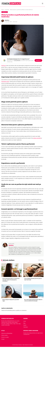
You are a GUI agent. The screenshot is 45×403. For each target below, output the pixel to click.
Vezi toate (40, 260)
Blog (24, 323)
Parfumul (3, 65)
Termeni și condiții (5, 337)
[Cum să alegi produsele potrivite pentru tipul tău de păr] (33, 270)
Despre (24, 325)
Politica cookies (4, 335)
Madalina (7, 20)
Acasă (2, 9)
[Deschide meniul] (42, 3)
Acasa (24, 321)
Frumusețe (7, 9)
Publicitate (25, 327)
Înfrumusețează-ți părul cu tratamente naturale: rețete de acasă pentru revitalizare (11, 280)
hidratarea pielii (5, 81)
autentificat (9, 310)
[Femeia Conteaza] (11, 3)
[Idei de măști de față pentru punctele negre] (11, 291)
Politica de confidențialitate (6, 333)
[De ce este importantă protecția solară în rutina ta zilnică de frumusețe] (33, 291)
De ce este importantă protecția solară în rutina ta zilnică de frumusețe (33, 300)
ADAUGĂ (38, 60)
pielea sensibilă (37, 138)
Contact (2, 339)
